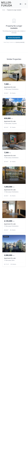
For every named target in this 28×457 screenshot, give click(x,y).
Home (3, 10)
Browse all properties (14, 37)
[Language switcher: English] (21, 4)
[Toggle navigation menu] (25, 4)
